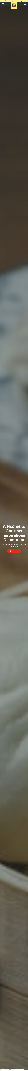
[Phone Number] (25, 4)
